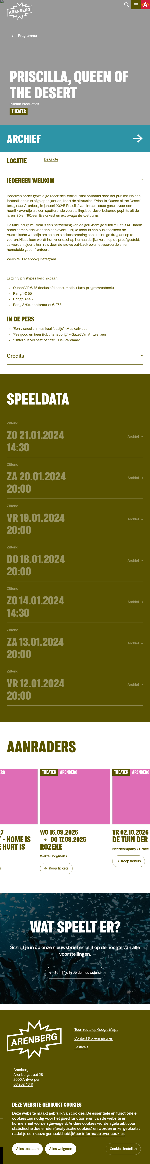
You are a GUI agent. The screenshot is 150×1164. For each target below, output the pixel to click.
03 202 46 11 (23, 1084)
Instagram (48, 259)
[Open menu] (136, 4)
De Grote (51, 159)
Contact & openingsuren (93, 1038)
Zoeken (126, 4)
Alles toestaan (27, 1149)
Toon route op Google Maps (96, 1030)
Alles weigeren (60, 1149)
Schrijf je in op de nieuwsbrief (77, 973)
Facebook (30, 259)
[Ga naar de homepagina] (19, 11)
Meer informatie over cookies (98, 1133)
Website (14, 259)
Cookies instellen (123, 1149)
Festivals (81, 1047)
